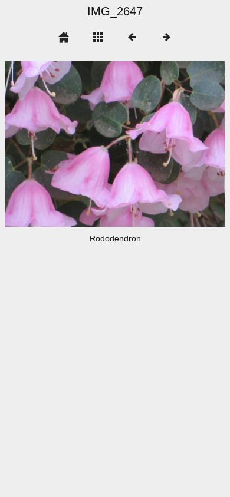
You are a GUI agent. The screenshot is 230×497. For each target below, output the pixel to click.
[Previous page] (49, 144)
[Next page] (159, 144)
